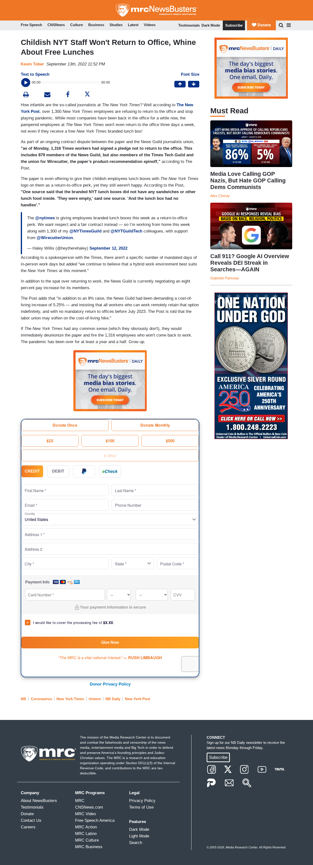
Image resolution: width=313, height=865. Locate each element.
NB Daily (112, 699)
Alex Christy (220, 196)
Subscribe (234, 25)
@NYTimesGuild (85, 231)
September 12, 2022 (108, 248)
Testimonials (189, 25)
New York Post (137, 699)
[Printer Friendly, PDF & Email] (47, 95)
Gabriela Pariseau (224, 278)
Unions (95, 699)
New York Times (70, 699)
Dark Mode (210, 25)
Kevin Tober (32, 64)
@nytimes (45, 218)
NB (23, 699)
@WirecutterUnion (55, 237)
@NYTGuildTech (126, 231)
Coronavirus (41, 699)
